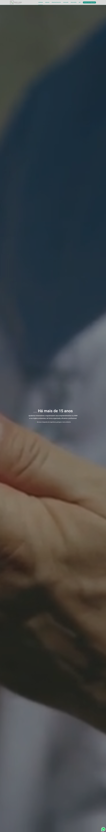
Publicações (73, 2)
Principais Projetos (56, 2)
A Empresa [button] (40, 2)
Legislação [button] (65, 2)
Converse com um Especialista (89, 2)
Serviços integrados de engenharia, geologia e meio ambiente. (54, 422)
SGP (79, 2)
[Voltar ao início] (16, 2)
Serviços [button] (47, 2)
